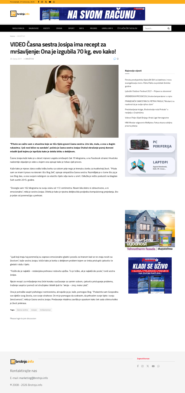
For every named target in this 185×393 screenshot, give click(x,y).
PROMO (93, 28)
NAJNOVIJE (34, 28)
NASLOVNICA (18, 28)
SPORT (71, 28)
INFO (81, 28)
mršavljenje (45, 309)
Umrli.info (107, 28)
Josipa (34, 309)
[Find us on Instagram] (42, 2)
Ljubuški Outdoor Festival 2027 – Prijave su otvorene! (148, 91)
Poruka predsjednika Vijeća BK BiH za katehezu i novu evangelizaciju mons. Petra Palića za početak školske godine (148, 83)
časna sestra (22, 309)
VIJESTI (46, 28)
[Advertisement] (150, 319)
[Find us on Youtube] (50, 2)
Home (12, 36)
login (18, 318)
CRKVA (59, 28)
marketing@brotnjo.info (33, 378)
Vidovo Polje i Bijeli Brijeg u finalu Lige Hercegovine (147, 117)
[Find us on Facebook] (38, 2)
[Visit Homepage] (20, 13)
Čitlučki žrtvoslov (127, 28)
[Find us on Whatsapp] (54, 2)
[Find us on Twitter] (46, 2)
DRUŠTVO (21, 36)
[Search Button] (168, 28)
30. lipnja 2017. (16, 58)
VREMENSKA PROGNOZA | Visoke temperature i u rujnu (148, 96)
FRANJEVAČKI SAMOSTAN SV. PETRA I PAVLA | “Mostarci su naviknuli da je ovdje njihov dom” (149, 103)
